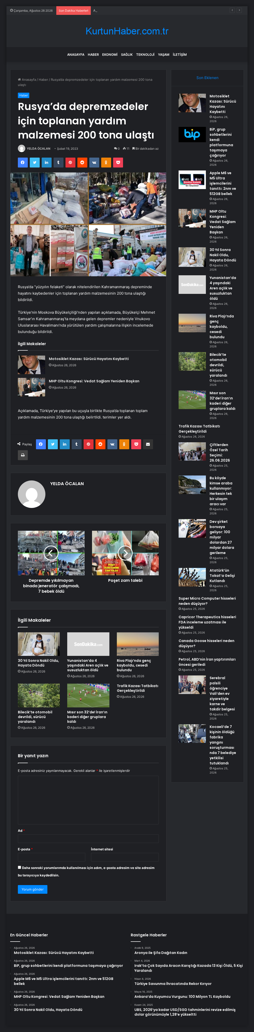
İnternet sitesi (102, 849)
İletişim (180, 54)
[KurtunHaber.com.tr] (127, 31)
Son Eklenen (207, 77)
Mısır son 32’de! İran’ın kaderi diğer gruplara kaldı (87, 717)
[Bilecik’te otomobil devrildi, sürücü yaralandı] (39, 695)
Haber (93, 54)
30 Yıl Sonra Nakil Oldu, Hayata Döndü (38, 663)
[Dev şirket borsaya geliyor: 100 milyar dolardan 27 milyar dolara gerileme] (192, 528)
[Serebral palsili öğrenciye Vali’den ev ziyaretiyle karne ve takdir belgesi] (192, 684)
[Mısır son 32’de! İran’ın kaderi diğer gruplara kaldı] (88, 695)
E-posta (25, 849)
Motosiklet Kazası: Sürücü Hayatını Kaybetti (89, 358)
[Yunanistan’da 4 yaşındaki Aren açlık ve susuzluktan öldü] (88, 644)
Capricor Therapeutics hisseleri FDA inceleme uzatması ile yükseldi (207, 622)
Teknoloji (145, 54)
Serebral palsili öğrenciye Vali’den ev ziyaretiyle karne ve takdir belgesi (222, 693)
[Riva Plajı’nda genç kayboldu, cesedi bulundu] (138, 644)
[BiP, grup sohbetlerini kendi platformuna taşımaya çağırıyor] (192, 134)
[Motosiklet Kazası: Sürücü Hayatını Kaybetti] (31, 365)
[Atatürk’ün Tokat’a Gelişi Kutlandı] (192, 577)
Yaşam (163, 54)
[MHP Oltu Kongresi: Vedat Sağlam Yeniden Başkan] (31, 387)
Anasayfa (75, 54)
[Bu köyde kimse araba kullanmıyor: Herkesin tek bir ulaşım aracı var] (192, 484)
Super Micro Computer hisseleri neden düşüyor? (207, 601)
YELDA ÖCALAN (38, 148)
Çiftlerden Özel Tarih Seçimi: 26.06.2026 (220, 452)
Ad (21, 831)
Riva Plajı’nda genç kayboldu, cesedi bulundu (134, 665)
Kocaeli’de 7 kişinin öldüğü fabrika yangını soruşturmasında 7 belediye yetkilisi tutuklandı (223, 745)
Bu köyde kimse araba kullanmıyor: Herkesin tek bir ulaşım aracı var (221, 490)
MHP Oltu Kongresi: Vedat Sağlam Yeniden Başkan (94, 381)
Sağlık (127, 54)
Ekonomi (110, 54)
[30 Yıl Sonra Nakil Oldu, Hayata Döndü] (39, 644)
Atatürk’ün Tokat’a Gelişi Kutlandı (222, 575)
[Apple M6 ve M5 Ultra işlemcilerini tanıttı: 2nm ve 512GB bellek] (192, 179)
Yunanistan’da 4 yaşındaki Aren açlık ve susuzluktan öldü (87, 665)
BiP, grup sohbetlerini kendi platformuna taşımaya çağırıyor (221, 142)
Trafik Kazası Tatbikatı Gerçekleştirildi (137, 688)
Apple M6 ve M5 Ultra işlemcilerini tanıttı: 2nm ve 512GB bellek (141, 10)
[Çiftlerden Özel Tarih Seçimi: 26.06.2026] (192, 451)
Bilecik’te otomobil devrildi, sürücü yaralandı (35, 717)
